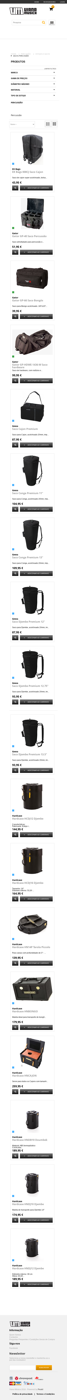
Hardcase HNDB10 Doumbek (29, 1140)
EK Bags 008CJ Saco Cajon (27, 172)
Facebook (13, 1348)
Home (36, 2)
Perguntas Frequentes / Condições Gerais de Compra (32, 1340)
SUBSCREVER (44, 1367)
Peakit (40, 1389)
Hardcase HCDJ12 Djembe (27, 818)
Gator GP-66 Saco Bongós (27, 300)
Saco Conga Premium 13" (27, 557)
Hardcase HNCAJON (24, 1075)
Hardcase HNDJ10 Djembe (28, 1204)
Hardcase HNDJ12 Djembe (28, 1268)
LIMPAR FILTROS (50, 68)
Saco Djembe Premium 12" (28, 621)
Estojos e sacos (43, 54)
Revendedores (49, 2)
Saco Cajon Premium (25, 429)
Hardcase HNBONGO (25, 1011)
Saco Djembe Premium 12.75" (30, 686)
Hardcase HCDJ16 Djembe (27, 883)
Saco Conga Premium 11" (27, 493)
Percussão (26, 54)
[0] (51, 9)
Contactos (13, 1337)
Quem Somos (15, 1335)
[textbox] (30, 22)
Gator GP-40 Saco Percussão (29, 236)
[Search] (43, 22)
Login (62, 2)
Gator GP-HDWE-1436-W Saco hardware (30, 366)
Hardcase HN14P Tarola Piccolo (31, 947)
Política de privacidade (22, 1394)
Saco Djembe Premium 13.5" (29, 754)
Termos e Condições (45, 1394)
